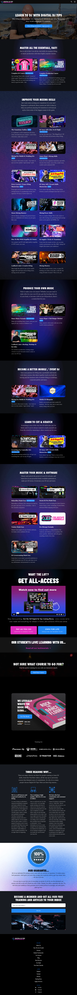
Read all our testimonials (37, 648)
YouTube (39, 987)
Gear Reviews (38, 960)
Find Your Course (38, 672)
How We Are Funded (38, 948)
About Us (38, 945)
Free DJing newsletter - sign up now (39, 26)
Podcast (38, 971)
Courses (38, 950)
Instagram (40, 992)
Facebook (40, 989)
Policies (38, 976)
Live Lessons (38, 955)
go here (40, 887)
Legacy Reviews (38, 981)
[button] (74, 2)
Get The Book (24, 716)
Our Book (38, 963)
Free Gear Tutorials (38, 965)
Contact (38, 974)
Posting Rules (38, 979)
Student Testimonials (38, 953)
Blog (38, 958)
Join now (38, 910)
